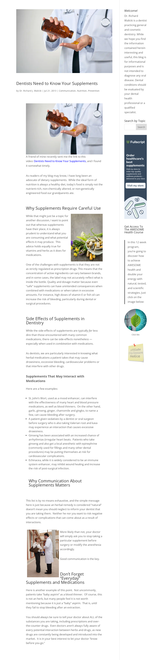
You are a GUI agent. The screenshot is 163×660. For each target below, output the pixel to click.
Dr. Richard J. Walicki (30, 90)
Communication (67, 90)
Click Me (135, 334)
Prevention (93, 90)
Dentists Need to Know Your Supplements (57, 83)
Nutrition (82, 90)
